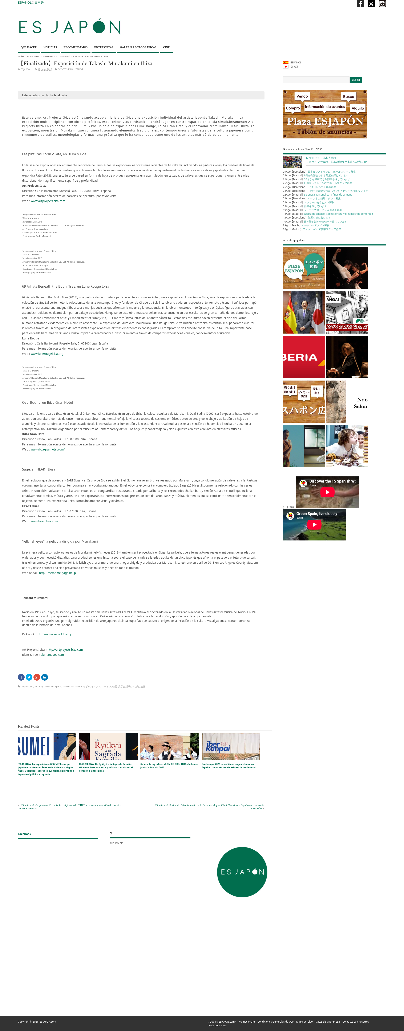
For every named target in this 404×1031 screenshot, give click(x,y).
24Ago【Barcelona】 (325, 191)
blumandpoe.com (52, 655)
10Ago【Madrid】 (315, 221)
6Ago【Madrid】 (312, 229)
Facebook (24, 834)
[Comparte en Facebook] (21, 677)
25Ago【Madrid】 (316, 179)
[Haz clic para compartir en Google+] (36, 677)
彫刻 (128, 686)
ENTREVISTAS (103, 47)
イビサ (86, 686)
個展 (114, 686)
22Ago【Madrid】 (317, 194)
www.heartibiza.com (44, 521)
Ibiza (37, 686)
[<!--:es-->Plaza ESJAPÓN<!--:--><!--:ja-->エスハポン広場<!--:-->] (304, 269)
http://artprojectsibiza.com (65, 650)
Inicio (29, 56)
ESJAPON (25, 69)
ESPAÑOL (25, 2)
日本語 (39, 2)
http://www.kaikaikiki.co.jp (55, 634)
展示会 (121, 686)
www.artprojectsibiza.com (48, 201)
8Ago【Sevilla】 (306, 225)
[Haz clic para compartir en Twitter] (29, 677)
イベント (96, 686)
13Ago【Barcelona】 (307, 217)
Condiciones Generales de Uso (276, 1021)
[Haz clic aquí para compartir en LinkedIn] (44, 677)
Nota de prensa (218, 1025)
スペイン (106, 686)
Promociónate (246, 1021)
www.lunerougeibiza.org (47, 354)
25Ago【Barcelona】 (309, 187)
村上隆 (135, 686)
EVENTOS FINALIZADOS (44, 56)
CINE (166, 47)
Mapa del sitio (304, 1021)
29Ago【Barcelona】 (319, 171)
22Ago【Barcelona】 (312, 198)
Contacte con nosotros (356, 1021)
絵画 (143, 686)
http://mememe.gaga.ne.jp (57, 573)
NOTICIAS (50, 47)
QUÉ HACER (29, 47)
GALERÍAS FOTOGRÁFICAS (138, 47)
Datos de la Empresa (327, 1021)
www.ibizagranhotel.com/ (48, 449)
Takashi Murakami (72, 686)
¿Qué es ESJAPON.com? (222, 1021)
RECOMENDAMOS (76, 47)
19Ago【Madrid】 (305, 206)
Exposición (27, 686)
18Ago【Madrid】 (328, 214)
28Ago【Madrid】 (315, 175)
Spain (58, 686)
